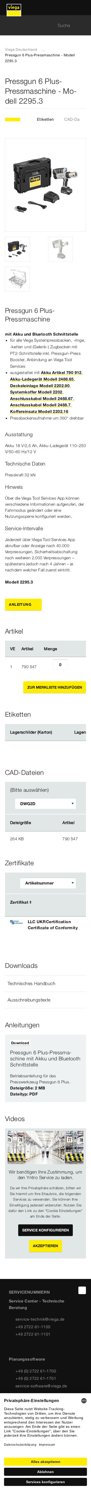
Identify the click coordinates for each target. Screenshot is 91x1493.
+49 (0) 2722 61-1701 (35, 1378)
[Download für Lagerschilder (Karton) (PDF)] (56, 732)
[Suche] (83, 25)
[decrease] (47, 667)
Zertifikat (19, 902)
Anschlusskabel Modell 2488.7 (40, 404)
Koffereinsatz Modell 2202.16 (39, 411)
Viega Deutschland (21, 49)
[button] (45, 983)
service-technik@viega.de (40, 1319)
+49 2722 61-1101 (32, 1334)
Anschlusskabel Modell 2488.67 (41, 398)
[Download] (42, 838)
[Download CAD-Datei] (42, 823)
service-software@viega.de (41, 1385)
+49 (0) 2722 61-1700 (35, 1370)
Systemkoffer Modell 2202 (36, 391)
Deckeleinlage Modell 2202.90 (40, 385)
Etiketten (45, 119)
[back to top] (82, 1290)
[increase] (73, 667)
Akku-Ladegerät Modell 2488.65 (42, 379)
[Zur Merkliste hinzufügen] (83, 91)
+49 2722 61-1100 (32, 1326)
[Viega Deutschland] (14, 7)
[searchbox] (41, 25)
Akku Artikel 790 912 (61, 372)
